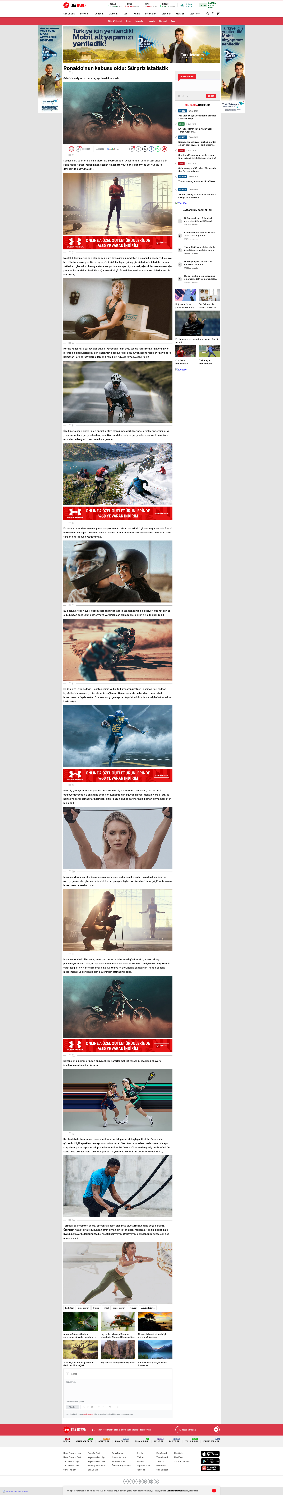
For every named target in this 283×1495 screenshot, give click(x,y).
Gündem (99, 13)
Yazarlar (180, 13)
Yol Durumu (191, 1440)
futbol (106, 1308)
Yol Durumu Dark (71, 1465)
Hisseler (158, 1440)
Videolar (166, 13)
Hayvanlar (139, 21)
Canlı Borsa (117, 1453)
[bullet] (103, 1407)
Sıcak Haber (162, 1469)
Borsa (66, 1440)
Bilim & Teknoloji (115, 21)
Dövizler (140, 1457)
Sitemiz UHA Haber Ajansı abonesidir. (16, 1491)
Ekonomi (113, 13)
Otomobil (163, 21)
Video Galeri (162, 1457)
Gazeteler (195, 13)
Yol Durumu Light (71, 1461)
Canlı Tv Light (69, 1469)
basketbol (69, 1308)
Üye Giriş (178, 1453)
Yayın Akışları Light (97, 1457)
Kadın (137, 13)
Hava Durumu (122, 1440)
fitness (96, 1308)
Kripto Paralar (211, 1440)
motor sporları (119, 1308)
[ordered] (99, 1407)
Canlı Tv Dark (94, 1453)
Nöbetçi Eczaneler (97, 1465)
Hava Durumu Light (72, 1453)
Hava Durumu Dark (72, 1457)
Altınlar (140, 1453)
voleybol (133, 1308)
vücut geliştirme (148, 1308)
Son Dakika (69, 13)
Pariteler (174, 1440)
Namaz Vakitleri (84, 1440)
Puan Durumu (142, 1440)
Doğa (128, 21)
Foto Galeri (150, 13)
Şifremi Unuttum (182, 1461)
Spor (126, 13)
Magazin (151, 21)
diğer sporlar (83, 1308)
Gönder (72, 1407)
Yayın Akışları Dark (96, 1461)
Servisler (84, 13)
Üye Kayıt (178, 1457)
